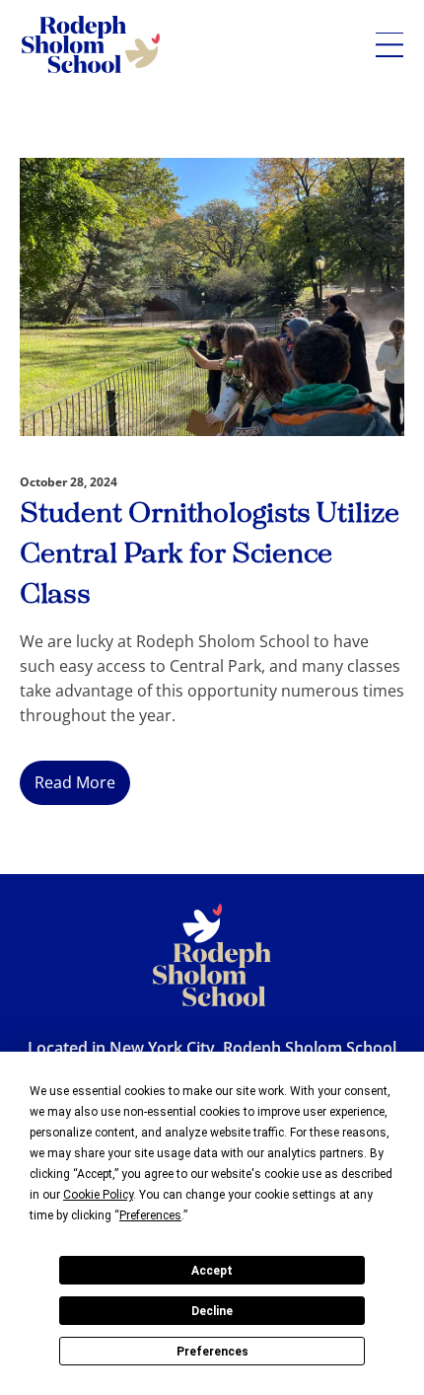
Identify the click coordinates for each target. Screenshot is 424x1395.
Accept (212, 1271)
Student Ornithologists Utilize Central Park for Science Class (209, 554)
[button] (389, 45)
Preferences (212, 1351)
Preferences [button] (150, 1215)
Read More (75, 782)
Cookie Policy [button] (98, 1195)
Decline (212, 1311)
